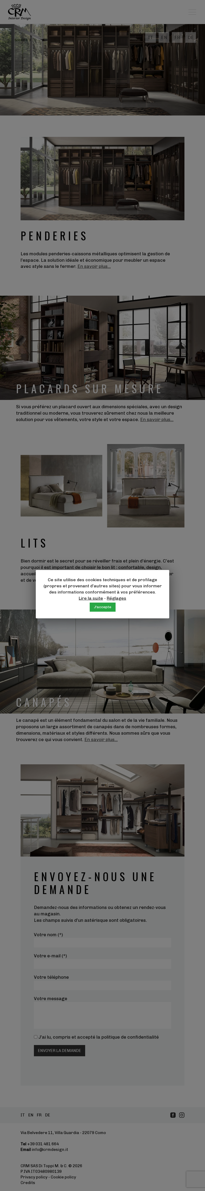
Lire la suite (91, 598)
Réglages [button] (116, 598)
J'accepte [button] (102, 607)
